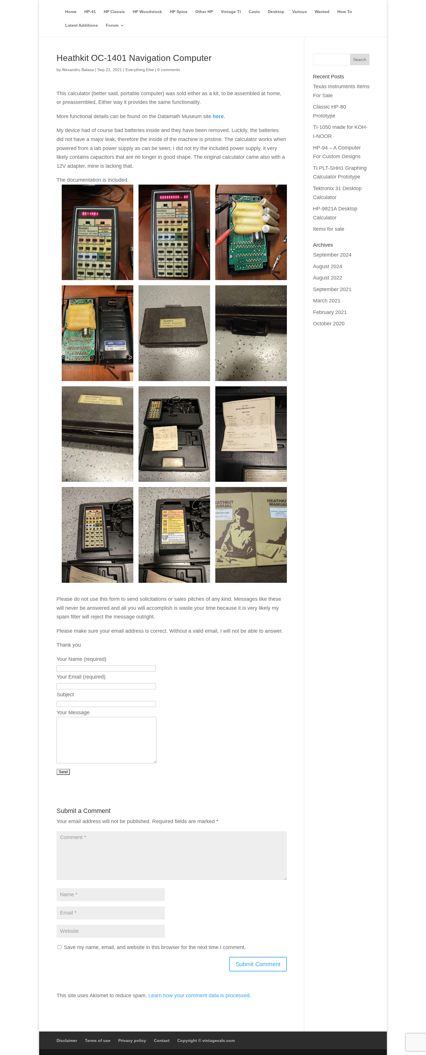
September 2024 (332, 255)
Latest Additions (81, 25)
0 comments (168, 69)
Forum (112, 25)
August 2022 (327, 278)
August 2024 (327, 266)
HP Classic (114, 12)
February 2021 (330, 312)
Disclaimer (67, 1040)
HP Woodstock (147, 12)
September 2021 (332, 289)
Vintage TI (231, 12)
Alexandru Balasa (78, 69)
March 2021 (327, 301)
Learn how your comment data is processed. (199, 995)
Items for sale (328, 229)
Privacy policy (132, 1040)
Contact (162, 1040)
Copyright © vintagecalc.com (206, 1040)
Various (299, 12)
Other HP (204, 12)
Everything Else (139, 69)
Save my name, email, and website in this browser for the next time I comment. (155, 947)
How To (344, 12)
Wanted (322, 12)
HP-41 (90, 12)
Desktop (276, 12)
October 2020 (329, 324)
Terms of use (97, 1040)
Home (71, 12)
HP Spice (178, 12)
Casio (254, 12)
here (218, 116)
